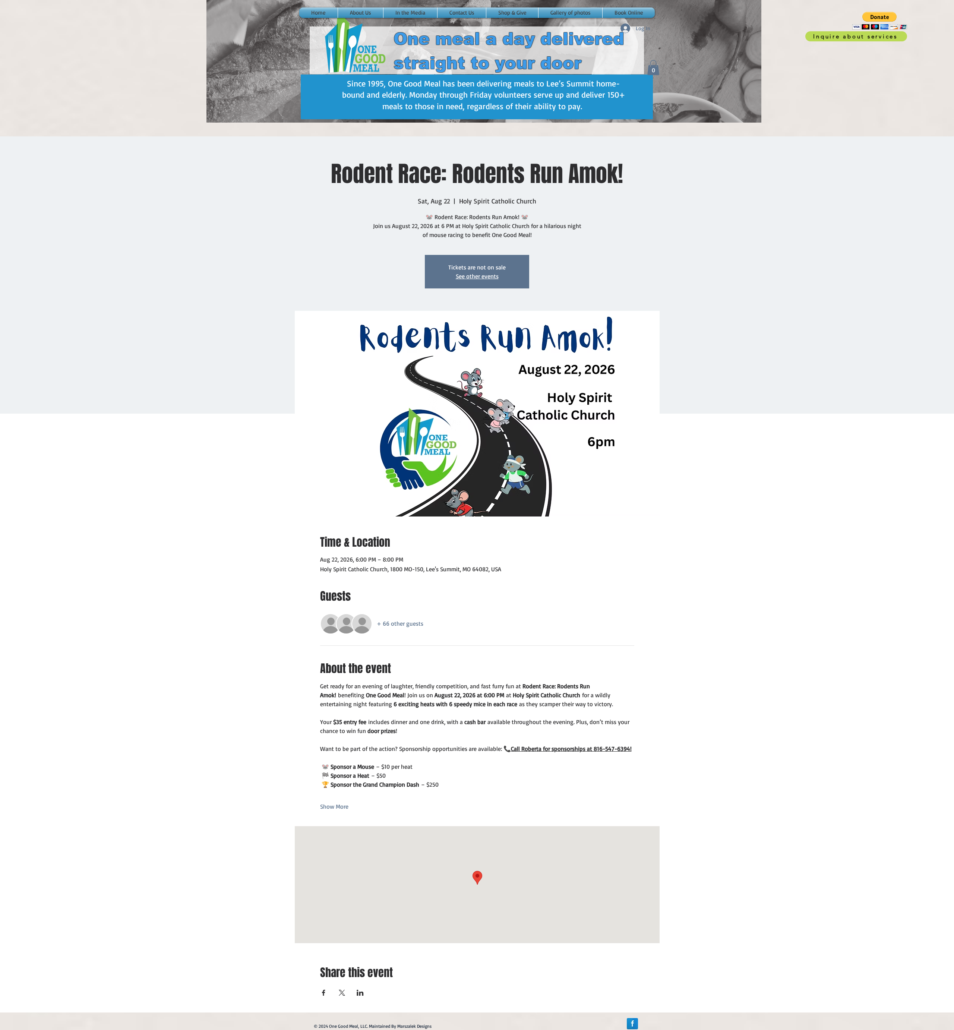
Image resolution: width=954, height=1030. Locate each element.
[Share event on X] (341, 993)
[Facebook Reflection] (632, 1023)
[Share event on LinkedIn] (360, 993)
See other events (477, 276)
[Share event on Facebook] (323, 993)
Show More (334, 806)
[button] (879, 20)
